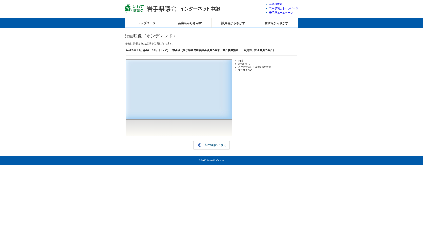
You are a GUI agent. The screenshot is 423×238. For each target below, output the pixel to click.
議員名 (233, 23)
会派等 (276, 23)
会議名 (190, 23)
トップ (146, 23)
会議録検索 (275, 4)
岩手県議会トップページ (283, 8)
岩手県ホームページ (281, 12)
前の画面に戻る (216, 145)
